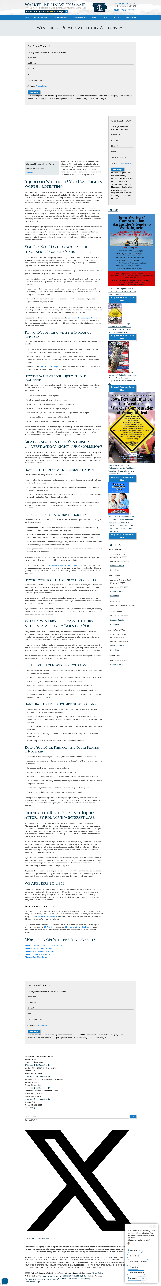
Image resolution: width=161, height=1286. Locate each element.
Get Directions (42, 1065)
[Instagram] (30, 1238)
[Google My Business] (42, 1238)
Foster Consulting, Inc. (74, 1276)
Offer (113, 210)
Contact (131, 17)
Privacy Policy (41, 86)
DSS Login (36, 1282)
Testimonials (80, 17)
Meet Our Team (61, 17)
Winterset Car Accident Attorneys (39, 948)
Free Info (116, 17)
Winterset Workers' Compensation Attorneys (43, 945)
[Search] (133, 1117)
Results (95, 17)
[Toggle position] (150, 1226)
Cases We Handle (41, 17)
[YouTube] (28, 1238)
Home (27, 17)
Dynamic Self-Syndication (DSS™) (74, 1279)
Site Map (28, 1282)
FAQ (105, 17)
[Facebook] (25, 1123)
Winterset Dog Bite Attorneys (37, 957)
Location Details (117, 565)
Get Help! (33, 92)
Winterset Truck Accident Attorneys (39, 951)
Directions (30, 172)
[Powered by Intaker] (145, 1282)
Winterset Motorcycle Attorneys (38, 954)
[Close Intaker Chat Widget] (154, 1226)
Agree (39, 86)
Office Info (29, 1065)
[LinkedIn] (26, 1238)
